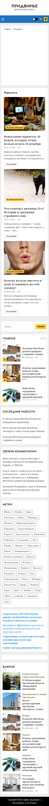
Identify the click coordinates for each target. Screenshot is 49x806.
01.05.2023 (11, 292)
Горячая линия (28, 677)
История (25, 716)
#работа (25, 568)
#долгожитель (23, 534)
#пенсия (30, 556)
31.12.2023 (11, 148)
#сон (32, 573)
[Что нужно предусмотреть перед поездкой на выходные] (11, 783)
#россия (37, 568)
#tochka (18, 512)
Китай (38, 590)
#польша (27, 562)
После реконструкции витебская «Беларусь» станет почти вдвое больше (34, 706)
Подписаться (46, 19)
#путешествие (10, 568)
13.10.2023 (11, 220)
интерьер (19, 596)
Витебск (27, 590)
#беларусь (33, 517)
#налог (7, 551)
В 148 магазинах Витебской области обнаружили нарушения (33, 684)
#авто (28, 512)
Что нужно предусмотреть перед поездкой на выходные (33, 783)
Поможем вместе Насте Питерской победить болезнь (24, 490)
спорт (6, 601)
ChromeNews (18, 802)
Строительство (28, 697)
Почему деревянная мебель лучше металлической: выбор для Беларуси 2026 (34, 374)
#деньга (8, 534)
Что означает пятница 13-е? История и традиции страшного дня (24, 212)
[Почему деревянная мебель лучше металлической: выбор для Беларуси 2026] (11, 373)
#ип (34, 540)
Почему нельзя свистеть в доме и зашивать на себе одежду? (23, 284)
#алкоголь (9, 517)
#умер (23, 584)
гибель (7, 596)
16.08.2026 (29, 791)
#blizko (7, 512)
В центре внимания (15, 127)
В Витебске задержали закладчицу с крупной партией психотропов (32, 394)
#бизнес (8, 523)
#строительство (11, 579)
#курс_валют (33, 545)
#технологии (10, 584)
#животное (39, 534)
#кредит (19, 545)
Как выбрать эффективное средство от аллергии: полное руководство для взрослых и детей (23, 628)
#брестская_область (25, 523)
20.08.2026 (29, 358)
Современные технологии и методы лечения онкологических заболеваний (23, 640)
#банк (21, 517)
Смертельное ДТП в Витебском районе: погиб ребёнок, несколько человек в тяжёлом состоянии (22, 617)
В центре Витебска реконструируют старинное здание (33, 351)
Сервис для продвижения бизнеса (22, 647)
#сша (25, 579)
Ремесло (26, 735)
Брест (16, 590)
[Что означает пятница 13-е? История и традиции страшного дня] (24, 186)
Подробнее (11, 164)
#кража (7, 545)
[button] (2, 19)
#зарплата (9, 540)
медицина (32, 596)
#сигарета (9, 573)
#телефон (36, 579)
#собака (22, 573)
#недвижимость (22, 551)
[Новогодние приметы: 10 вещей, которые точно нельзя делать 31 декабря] (24, 114)
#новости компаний (13, 556)
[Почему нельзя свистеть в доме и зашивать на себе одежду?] (24, 258)
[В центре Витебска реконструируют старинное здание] (11, 353)
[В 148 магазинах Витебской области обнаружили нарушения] (11, 681)
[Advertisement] (24, 57)
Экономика (39, 677)
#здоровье (23, 540)
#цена (7, 590)
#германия (9, 528)
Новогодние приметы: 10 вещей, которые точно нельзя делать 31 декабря (22, 140)
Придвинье (24, 6)
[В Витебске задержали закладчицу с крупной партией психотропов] (11, 393)
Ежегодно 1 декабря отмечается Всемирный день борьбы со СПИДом (23, 462)
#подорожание (11, 562)
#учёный (34, 584)
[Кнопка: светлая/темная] (35, 19)
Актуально (26, 755)
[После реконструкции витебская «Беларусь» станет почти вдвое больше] (11, 701)
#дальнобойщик (26, 528)
